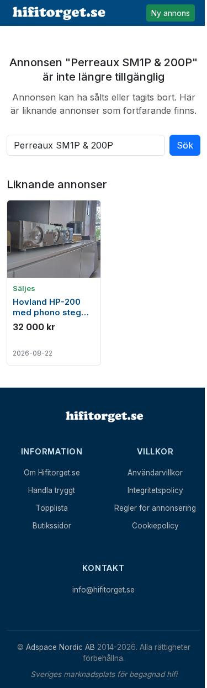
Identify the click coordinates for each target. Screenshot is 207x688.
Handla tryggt (51, 490)
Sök (185, 145)
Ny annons (170, 13)
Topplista (52, 508)
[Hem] (103, 416)
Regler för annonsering (155, 508)
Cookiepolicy (155, 525)
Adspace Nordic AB (60, 647)
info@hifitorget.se (103, 589)
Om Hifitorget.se (52, 472)
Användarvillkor (155, 472)
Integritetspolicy (155, 490)
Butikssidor (52, 525)
